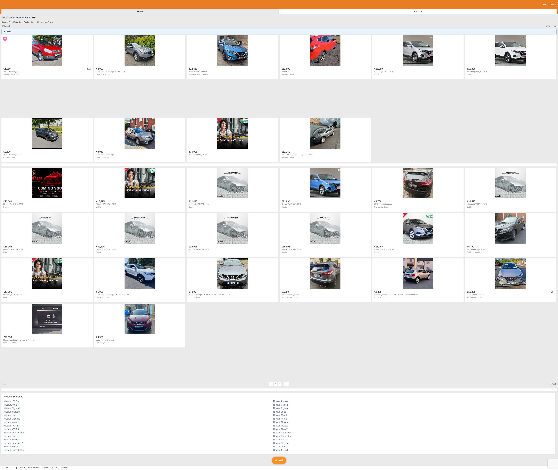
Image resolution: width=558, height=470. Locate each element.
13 (287, 384)
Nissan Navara (281, 422)
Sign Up (546, 4)
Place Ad (418, 12)
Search (140, 12)
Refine (547, 26)
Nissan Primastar (282, 436)
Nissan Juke (279, 412)
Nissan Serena (281, 443)
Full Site (4, 468)
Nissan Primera (12, 439)
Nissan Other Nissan (14, 432)
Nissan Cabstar (281, 405)
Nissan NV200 (280, 425)
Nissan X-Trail (280, 450)
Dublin (16, 74)
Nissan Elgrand (12, 408)
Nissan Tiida (279, 446)
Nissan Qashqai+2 (13, 443)
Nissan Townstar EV (14, 450)
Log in (22, 468)
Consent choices (62, 468)
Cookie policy (47, 468)
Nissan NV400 (280, 429)
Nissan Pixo (10, 436)
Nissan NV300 (11, 429)
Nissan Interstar (12, 412)
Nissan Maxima (12, 418)
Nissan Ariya (10, 405)
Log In (553, 4)
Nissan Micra (280, 418)
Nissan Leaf (10, 415)
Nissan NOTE (11, 425)
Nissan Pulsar (280, 439)
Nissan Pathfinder (282, 432)
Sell (280, 460)
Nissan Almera (280, 401)
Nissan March (280, 415)
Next (554, 384)
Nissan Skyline (11, 446)
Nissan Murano (11, 422)
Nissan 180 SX (11, 401)
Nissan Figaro (280, 408)
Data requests (33, 468)
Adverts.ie (12, 4)
